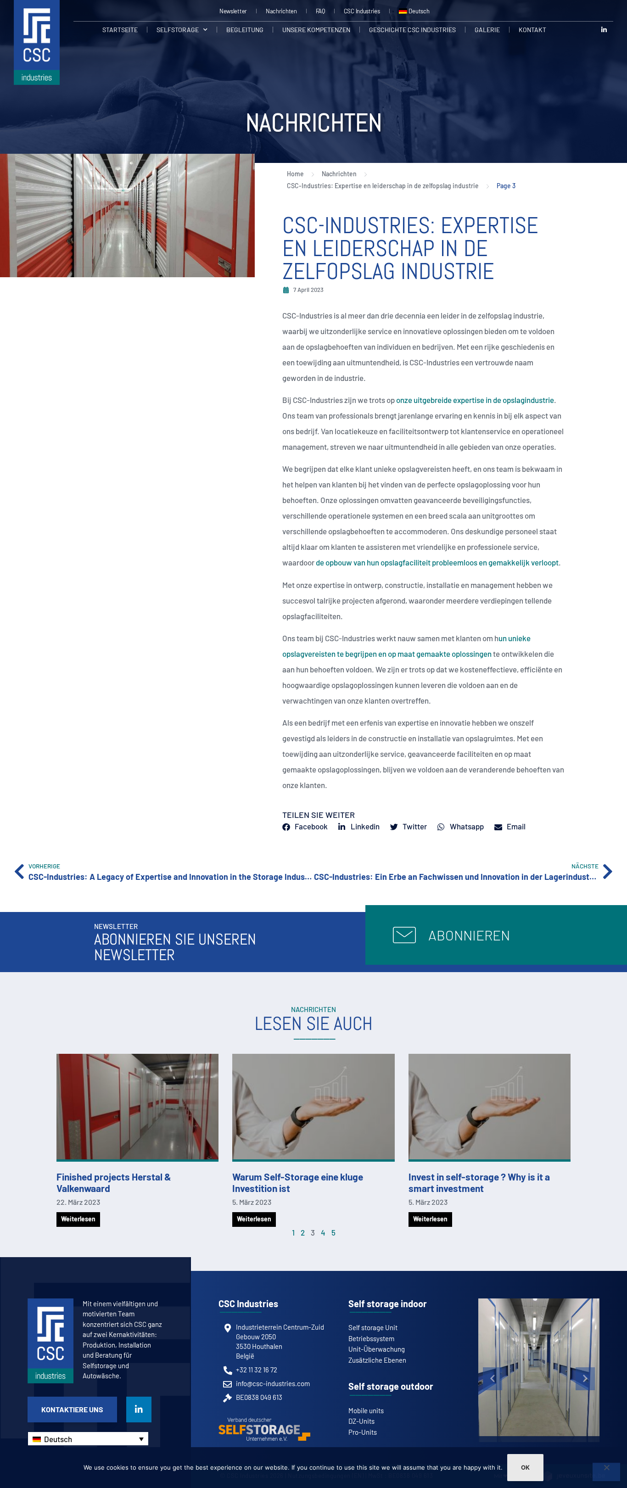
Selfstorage (178, 30)
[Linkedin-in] (604, 30)
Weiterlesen (78, 1219)
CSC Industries (362, 11)
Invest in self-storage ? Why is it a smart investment (479, 1182)
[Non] (606, 1472)
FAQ (320, 11)
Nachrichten (281, 11)
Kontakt (532, 30)
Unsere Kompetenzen (316, 30)
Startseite (120, 30)
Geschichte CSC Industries (412, 30)
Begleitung (244, 30)
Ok (525, 1467)
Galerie (487, 30)
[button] (492, 1378)
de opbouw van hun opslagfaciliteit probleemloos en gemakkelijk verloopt (437, 562)
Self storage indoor (387, 1303)
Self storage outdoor (390, 1386)
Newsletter (233, 11)
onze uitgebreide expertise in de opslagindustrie (475, 399)
